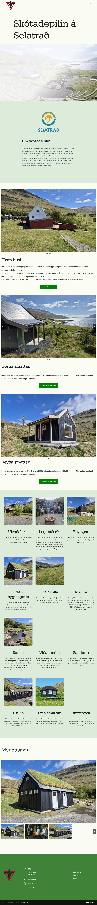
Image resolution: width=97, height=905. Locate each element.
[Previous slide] (2, 220)
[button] (48, 791)
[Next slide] (94, 220)
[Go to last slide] (2, 326)
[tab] (46, 253)
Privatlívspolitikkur (25, 902)
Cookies (17, 902)
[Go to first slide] (94, 425)
